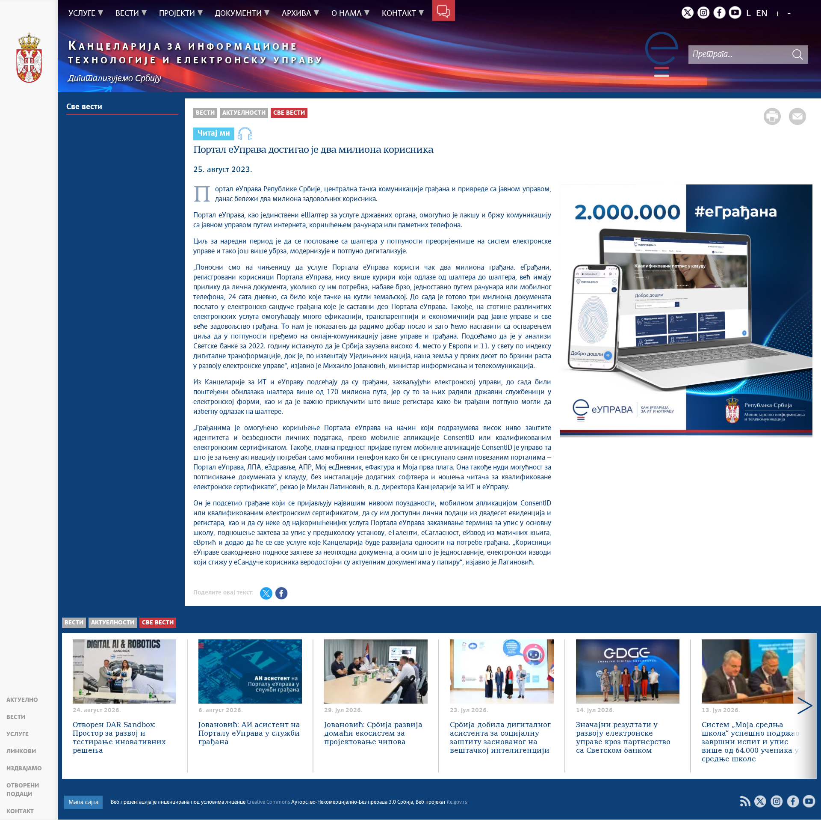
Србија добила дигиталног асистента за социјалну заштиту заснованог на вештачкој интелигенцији (500, 738)
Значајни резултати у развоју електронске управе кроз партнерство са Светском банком (623, 738)
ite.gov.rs (457, 802)
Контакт (20, 811)
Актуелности (244, 113)
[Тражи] (797, 54)
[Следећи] (801, 312)
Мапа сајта (83, 802)
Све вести (84, 107)
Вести (15, 717)
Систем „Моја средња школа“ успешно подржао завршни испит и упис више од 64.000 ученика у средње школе (751, 742)
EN (762, 13)
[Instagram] (703, 12)
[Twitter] (687, 12)
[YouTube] (809, 801)
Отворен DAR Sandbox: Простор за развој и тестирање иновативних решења (119, 738)
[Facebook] (719, 12)
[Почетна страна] (29, 59)
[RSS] (745, 801)
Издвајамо (24, 769)
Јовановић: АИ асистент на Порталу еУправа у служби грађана (249, 734)
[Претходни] (570, 312)
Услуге (17, 734)
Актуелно (22, 700)
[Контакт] (443, 12)
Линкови (21, 752)
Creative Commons (268, 802)
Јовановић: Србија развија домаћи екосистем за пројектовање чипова (373, 734)
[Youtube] (735, 12)
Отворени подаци (22, 790)
